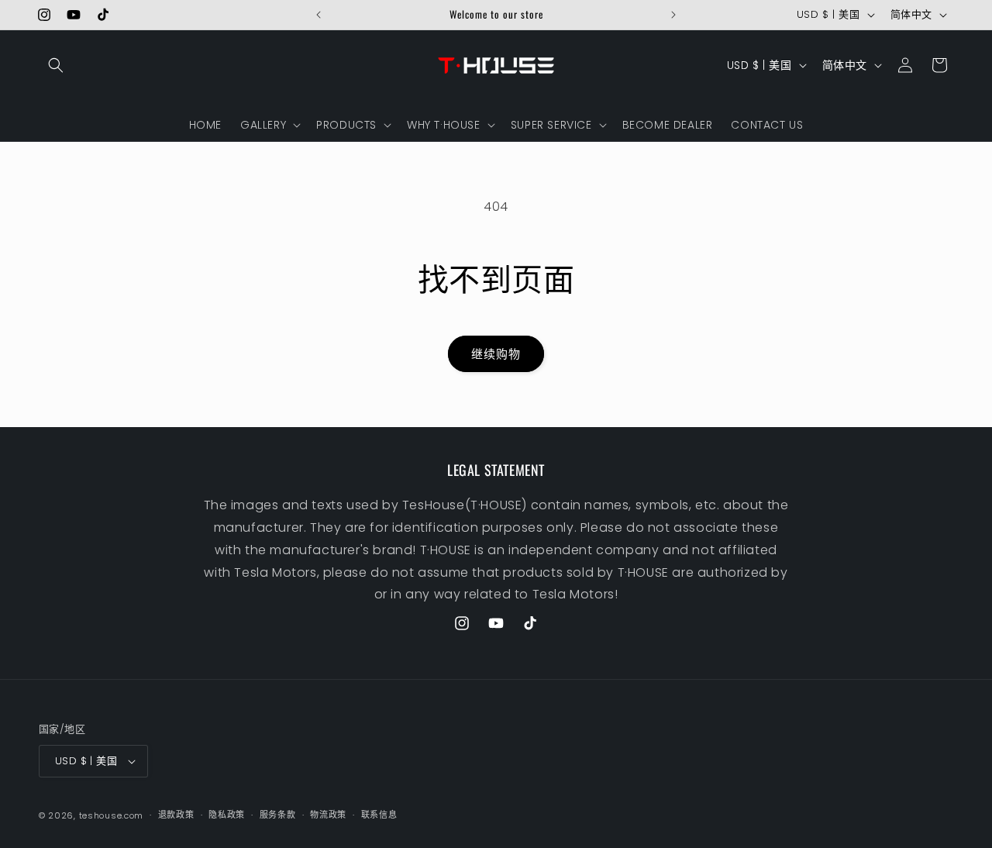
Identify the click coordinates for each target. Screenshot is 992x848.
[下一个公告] (673, 14)
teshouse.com (111, 815)
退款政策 (176, 814)
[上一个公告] (318, 14)
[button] (56, 65)
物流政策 (328, 814)
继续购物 (496, 354)
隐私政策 (226, 814)
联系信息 (379, 814)
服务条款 (278, 814)
